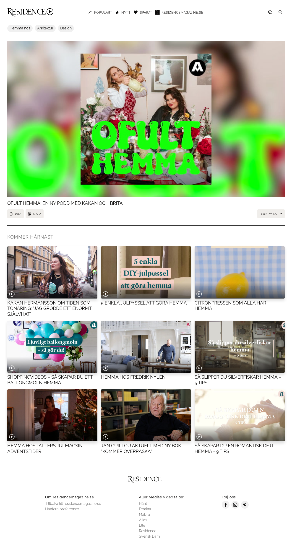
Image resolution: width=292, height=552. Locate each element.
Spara (37, 214)
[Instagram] (235, 507)
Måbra (144, 514)
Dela (18, 214)
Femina (145, 509)
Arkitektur (45, 28)
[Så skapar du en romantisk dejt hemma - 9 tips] (240, 415)
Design (66, 28)
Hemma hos (20, 28)
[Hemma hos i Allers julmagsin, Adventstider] (52, 415)
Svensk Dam (149, 536)
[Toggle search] (280, 12)
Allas (143, 520)
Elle (142, 525)
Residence (147, 531)
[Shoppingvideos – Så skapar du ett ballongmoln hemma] (52, 347)
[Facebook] (225, 507)
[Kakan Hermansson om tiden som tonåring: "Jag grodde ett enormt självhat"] (52, 272)
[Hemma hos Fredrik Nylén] (146, 347)
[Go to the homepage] (30, 12)
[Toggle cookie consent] (271, 12)
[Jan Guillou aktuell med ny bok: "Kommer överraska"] (146, 415)
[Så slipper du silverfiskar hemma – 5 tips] (240, 347)
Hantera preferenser (62, 509)
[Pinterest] (245, 507)
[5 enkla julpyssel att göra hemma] (146, 272)
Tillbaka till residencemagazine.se (73, 503)
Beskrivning (269, 214)
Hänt (143, 503)
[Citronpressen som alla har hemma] (240, 272)
